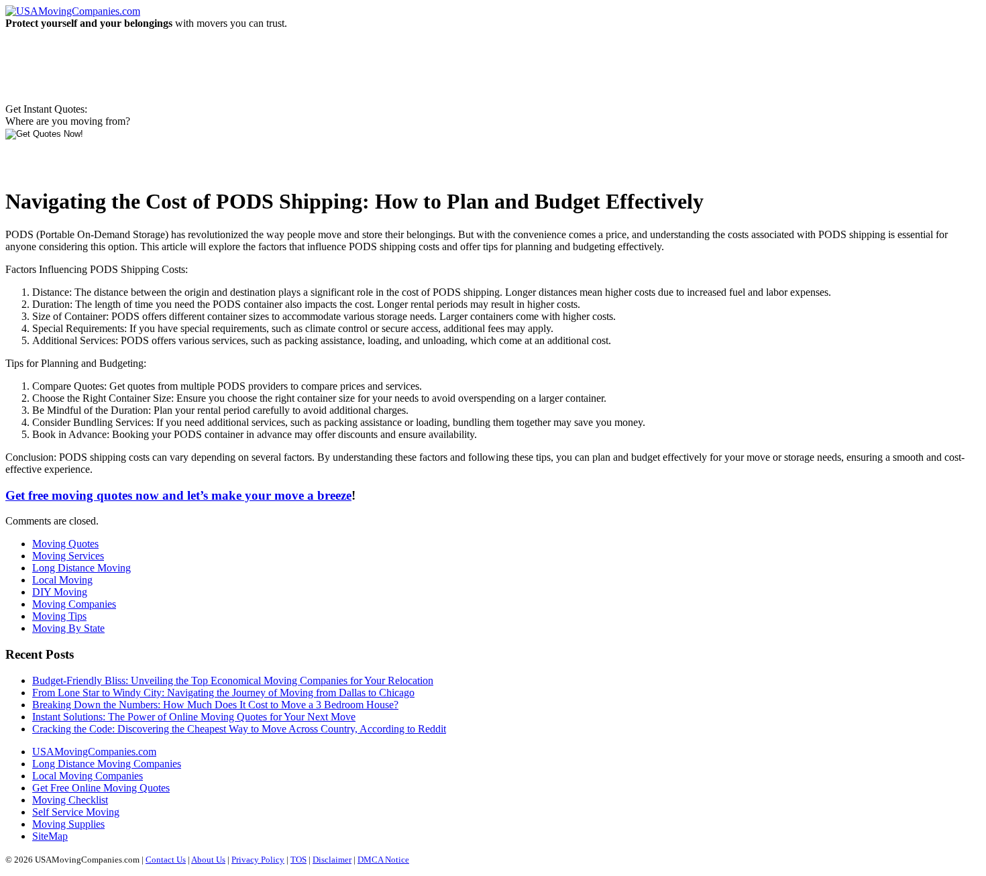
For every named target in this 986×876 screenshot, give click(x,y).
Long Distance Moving (81, 567)
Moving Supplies (68, 824)
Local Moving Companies (87, 775)
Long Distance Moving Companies (106, 763)
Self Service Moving (75, 812)
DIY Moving (59, 592)
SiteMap (50, 836)
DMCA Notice (383, 860)
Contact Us (166, 860)
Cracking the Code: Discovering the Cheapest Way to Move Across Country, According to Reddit (239, 728)
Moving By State (68, 628)
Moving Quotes (65, 543)
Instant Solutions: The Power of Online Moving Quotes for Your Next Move (193, 716)
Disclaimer (332, 860)
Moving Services (68, 555)
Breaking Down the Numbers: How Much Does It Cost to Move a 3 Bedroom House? (215, 704)
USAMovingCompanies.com (94, 751)
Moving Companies (74, 604)
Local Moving (62, 580)
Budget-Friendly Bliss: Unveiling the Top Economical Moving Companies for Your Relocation (232, 680)
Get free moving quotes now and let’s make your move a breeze (178, 495)
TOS (298, 860)
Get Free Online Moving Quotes (101, 787)
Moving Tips (59, 616)
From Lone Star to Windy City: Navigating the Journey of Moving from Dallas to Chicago (223, 692)
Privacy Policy (257, 860)
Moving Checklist (70, 800)
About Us (208, 860)
